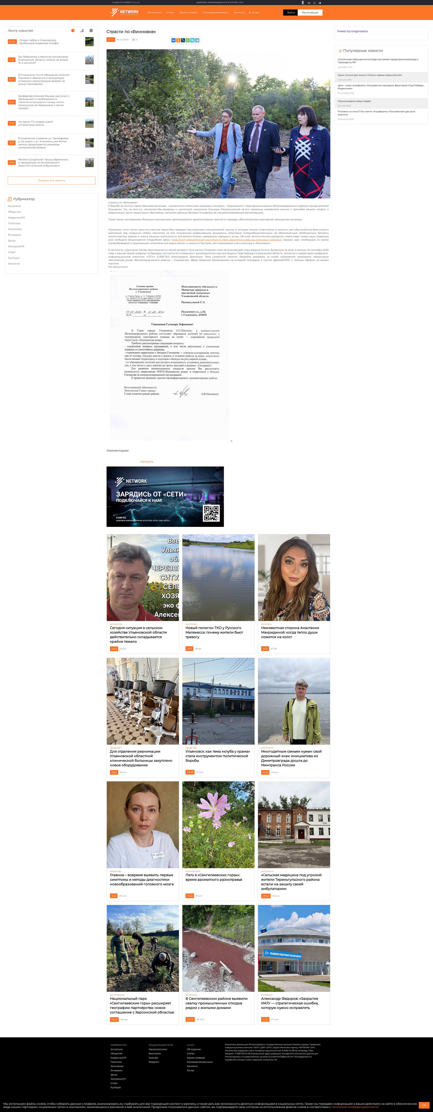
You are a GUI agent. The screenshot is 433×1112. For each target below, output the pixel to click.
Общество (14, 211)
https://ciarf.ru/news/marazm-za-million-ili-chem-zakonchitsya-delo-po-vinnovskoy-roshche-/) (227, 239)
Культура (13, 257)
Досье (12, 240)
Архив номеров (196, 1057)
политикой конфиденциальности (355, 1107)
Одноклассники (158, 1049)
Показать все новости (51, 180)
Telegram (154, 1062)
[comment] (91, 30)
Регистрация (310, 12)
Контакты (239, 12)
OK (424, 1105)
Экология (14, 263)
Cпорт (12, 252)
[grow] (82, 30)
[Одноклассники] (302, 2)
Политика (14, 223)
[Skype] (192, 40)
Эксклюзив (15, 229)
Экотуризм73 (16, 246)
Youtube (153, 1057)
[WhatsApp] (188, 40)
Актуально (14, 206)
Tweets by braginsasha (352, 31)
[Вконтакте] (308, 2)
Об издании (154, 12)
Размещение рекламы (216, 12)
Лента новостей (20, 31)
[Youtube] (314, 2)
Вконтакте (155, 1053)
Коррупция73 (16, 217)
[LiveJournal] (183, 40)
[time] (73, 30)
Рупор (255, 12)
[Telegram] (320, 2)
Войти (291, 12)
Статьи (191, 1053)
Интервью (14, 234)
